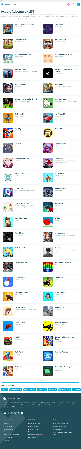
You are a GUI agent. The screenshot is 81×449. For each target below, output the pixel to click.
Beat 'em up (4, 389)
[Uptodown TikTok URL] (8, 413)
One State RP (6, 0)
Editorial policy (8, 429)
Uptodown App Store (34, 423)
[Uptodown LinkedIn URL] (18, 413)
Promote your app (33, 429)
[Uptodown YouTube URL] (5, 413)
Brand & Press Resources (11, 435)
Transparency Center (10, 432)
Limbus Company (13, 0)
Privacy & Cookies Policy (60, 426)
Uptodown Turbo (35, 435)
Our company (8, 426)
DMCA (55, 435)
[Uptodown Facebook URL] (22, 413)
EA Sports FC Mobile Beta (38, 0)
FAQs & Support (33, 437)
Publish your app (33, 426)
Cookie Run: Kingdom (65, 0)
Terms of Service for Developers (62, 432)
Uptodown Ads (33, 432)
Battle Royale (76, 389)
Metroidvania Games (64, 389)
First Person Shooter (29, 389)
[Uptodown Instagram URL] (15, 413)
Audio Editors (56, 0)
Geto (72, 0)
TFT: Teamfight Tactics (48, 0)
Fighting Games (42, 389)
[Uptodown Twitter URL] (12, 413)
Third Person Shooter (15, 389)
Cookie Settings (57, 429)
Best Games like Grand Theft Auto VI (25, 0)
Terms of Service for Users (60, 423)
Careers (6, 440)
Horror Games (52, 389)
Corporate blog (8, 437)
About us (6, 423)
